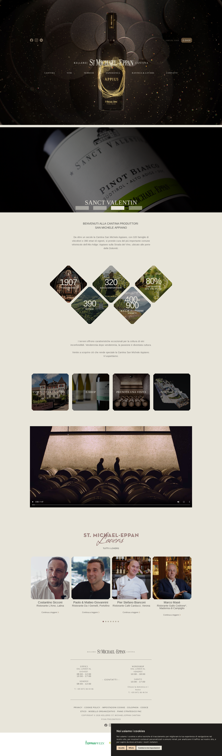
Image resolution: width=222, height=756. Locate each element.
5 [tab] (113, 621)
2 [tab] (99, 208)
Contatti (172, 73)
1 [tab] (82, 208)
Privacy (78, 707)
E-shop (187, 40)
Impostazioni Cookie (113, 707)
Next (190, 588)
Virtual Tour (172, 40)
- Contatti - (111, 679)
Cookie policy (92, 707)
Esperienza (113, 73)
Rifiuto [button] (131, 748)
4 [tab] (135, 208)
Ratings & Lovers (143, 73)
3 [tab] (117, 208)
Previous (32, 588)
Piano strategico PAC (129, 711)
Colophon (133, 707)
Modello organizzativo (102, 711)
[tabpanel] (111, 169)
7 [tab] (118, 621)
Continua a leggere (49, 612)
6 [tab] (116, 621)
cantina (49, 73)
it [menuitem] (108, 40)
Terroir (89, 73)
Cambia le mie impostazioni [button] (149, 748)
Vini (69, 73)
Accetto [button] (121, 748)
